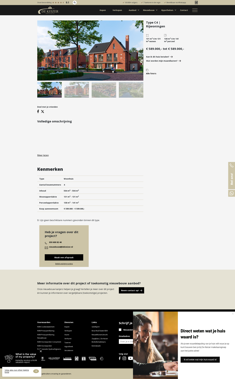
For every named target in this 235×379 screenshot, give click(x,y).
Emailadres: (124, 336)
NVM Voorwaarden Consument (49, 342)
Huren (66, 335)
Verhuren (68, 338)
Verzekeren (68, 350)
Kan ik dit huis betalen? (157, 56)
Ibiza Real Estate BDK (100, 331)
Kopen (66, 327)
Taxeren (67, 342)
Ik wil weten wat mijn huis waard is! (200, 359)
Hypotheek (68, 346)
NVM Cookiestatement (45, 327)
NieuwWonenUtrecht (100, 335)
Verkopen (68, 331)
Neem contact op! (130, 290)
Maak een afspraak (64, 257)
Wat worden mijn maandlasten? (161, 61)
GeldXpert (96, 327)
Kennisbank (96, 346)
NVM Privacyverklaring (45, 331)
